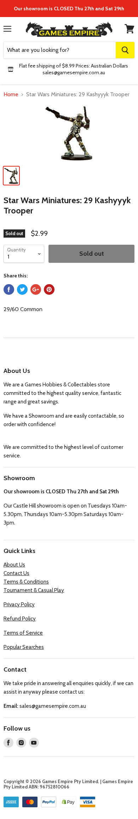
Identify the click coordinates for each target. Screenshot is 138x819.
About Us (14, 565)
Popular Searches (24, 647)
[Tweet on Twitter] (22, 289)
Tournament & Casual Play (34, 590)
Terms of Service (23, 633)
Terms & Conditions (26, 582)
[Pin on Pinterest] (49, 289)
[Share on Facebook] (9, 289)
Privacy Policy (19, 604)
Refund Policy (20, 618)
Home (11, 94)
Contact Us (16, 573)
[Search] (125, 50)
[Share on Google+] (35, 289)
